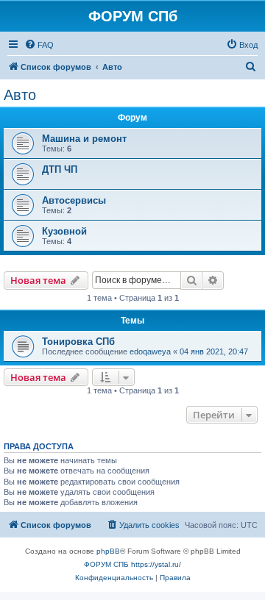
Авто (20, 95)
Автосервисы (74, 200)
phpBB (108, 551)
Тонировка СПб (78, 341)
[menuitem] (39, 45)
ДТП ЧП (59, 169)
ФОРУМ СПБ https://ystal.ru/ (132, 564)
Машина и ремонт (84, 138)
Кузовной (64, 231)
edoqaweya (150, 351)
